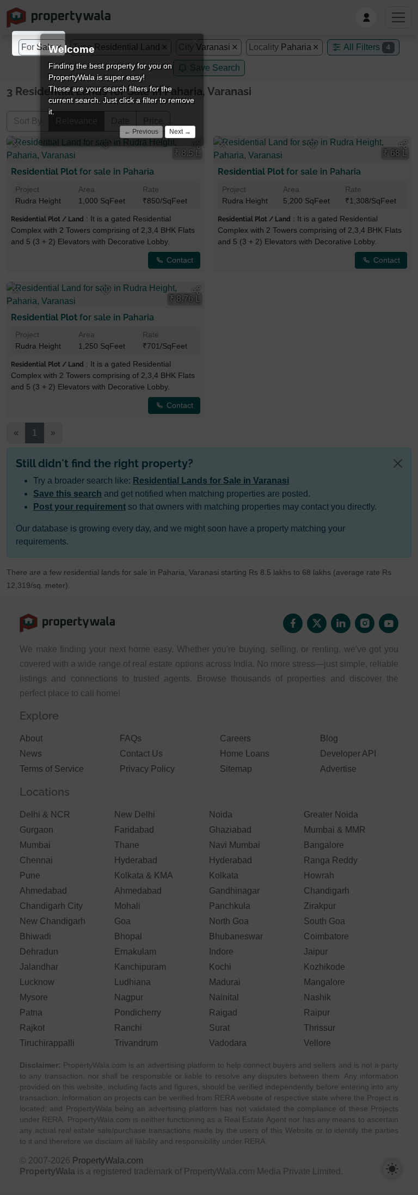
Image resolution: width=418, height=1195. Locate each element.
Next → (180, 131)
